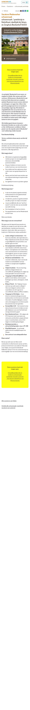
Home (3, 6)
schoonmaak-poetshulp (21, 6)
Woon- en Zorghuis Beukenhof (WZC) (15, 31)
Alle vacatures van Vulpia (9, 401)
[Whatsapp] (27, 11)
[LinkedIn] (25, 11)
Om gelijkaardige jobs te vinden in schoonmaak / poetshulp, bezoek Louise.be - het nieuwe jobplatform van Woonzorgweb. (15, 79)
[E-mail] (21, 11)
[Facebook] (23, 11)
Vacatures (10, 6)
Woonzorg (6, 1)
